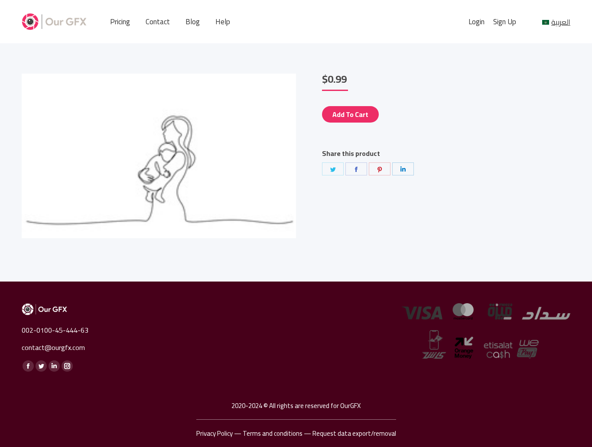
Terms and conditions (273, 433)
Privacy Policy (214, 433)
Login (476, 21)
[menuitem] (120, 22)
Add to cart (350, 114)
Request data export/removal (354, 433)
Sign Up (504, 21)
